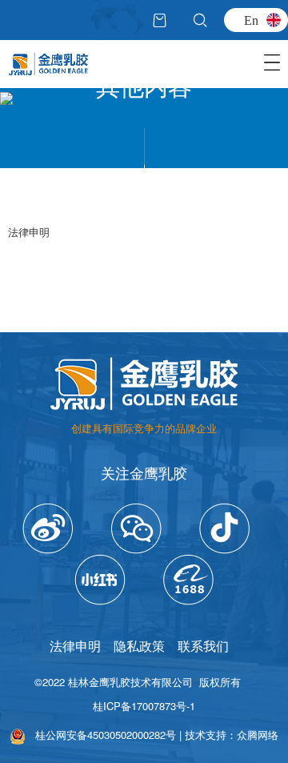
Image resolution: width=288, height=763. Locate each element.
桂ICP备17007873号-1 (144, 705)
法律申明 (75, 646)
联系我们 (203, 646)
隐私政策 (139, 646)
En (251, 20)
